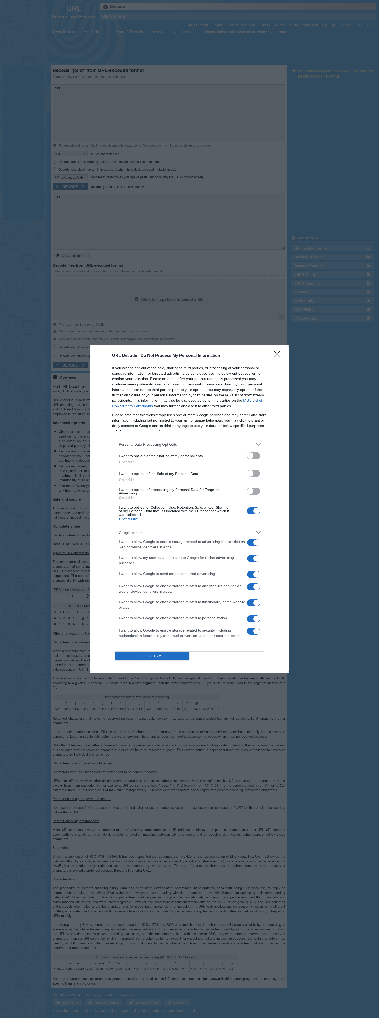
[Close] (279, 356)
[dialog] (189, 509)
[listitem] (189, 444)
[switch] (253, 455)
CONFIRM (152, 656)
